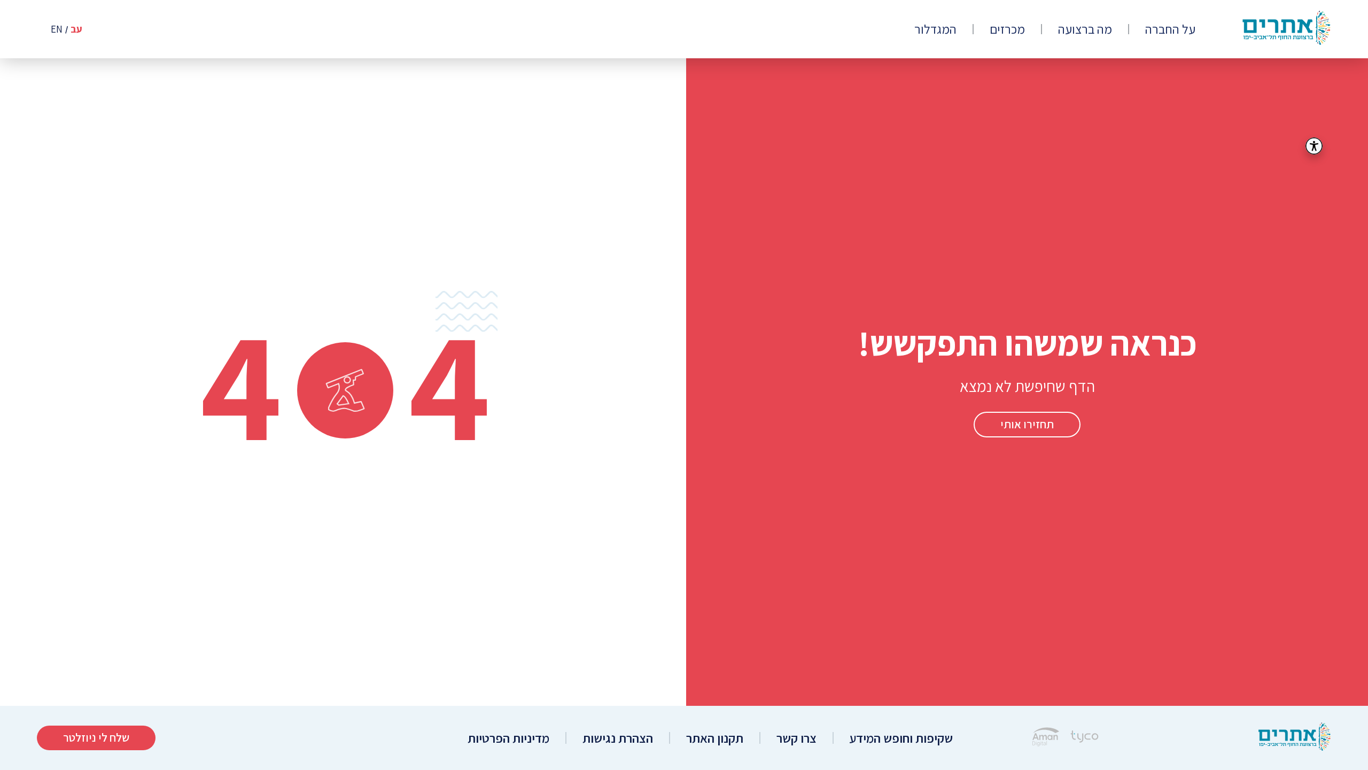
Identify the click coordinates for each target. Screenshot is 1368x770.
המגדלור (935, 29)
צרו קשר (796, 738)
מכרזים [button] (1007, 29)
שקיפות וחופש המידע (901, 738)
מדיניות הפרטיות (508, 738)
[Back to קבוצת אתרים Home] (1294, 738)
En (57, 29)
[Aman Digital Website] (1045, 738)
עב (76, 29)
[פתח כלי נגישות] (1314, 146)
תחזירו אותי (1027, 424)
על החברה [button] (1170, 29)
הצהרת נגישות (617, 738)
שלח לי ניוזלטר (96, 737)
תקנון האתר (714, 738)
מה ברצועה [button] (1085, 29)
